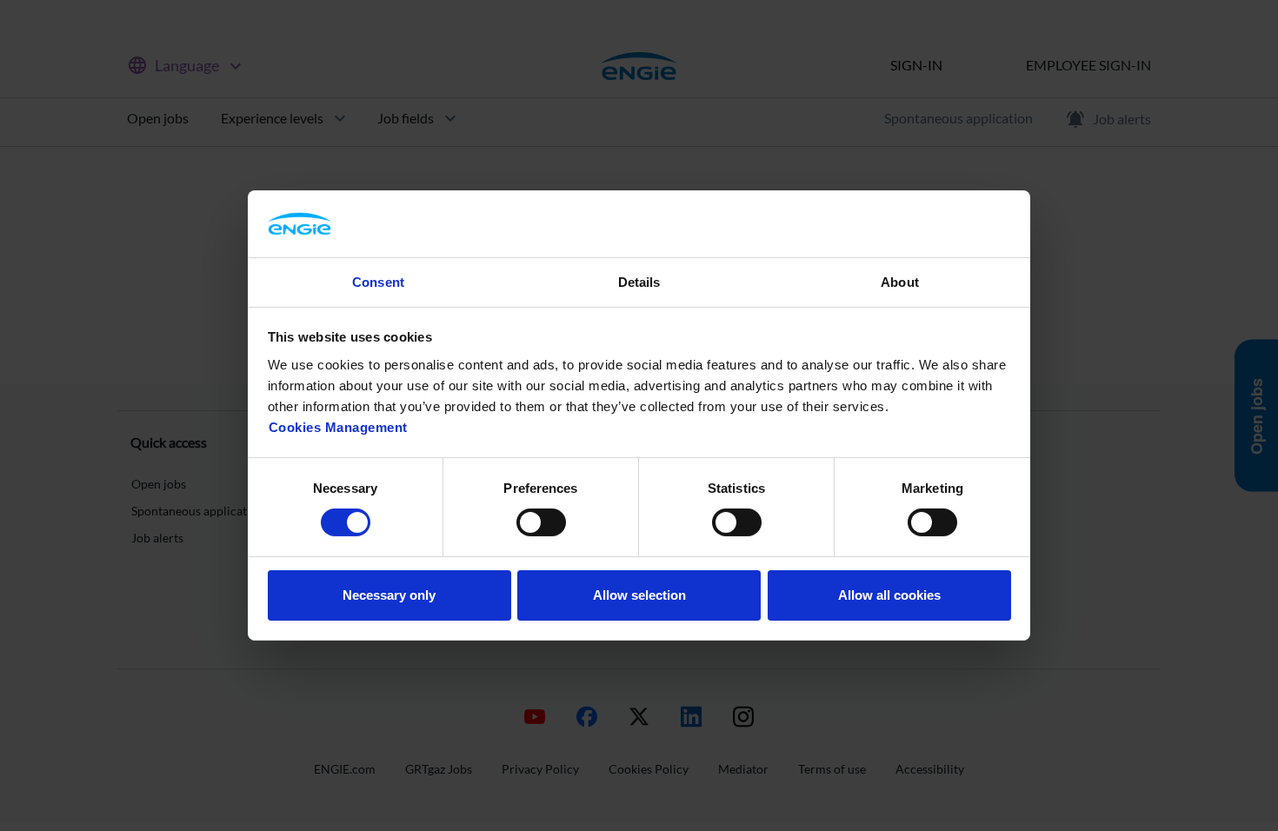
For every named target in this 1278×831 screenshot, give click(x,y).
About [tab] (900, 282)
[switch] (541, 522)
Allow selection (639, 595)
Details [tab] (639, 282)
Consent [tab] (378, 282)
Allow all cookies (889, 595)
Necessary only (389, 595)
